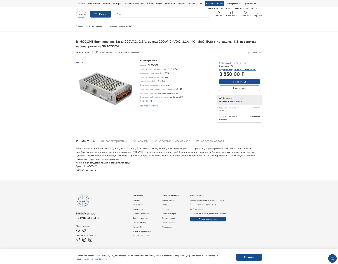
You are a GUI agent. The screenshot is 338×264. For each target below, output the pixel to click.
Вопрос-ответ (167, 227)
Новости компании (141, 235)
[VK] (84, 240)
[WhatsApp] (78, 231)
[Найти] (207, 14)
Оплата (181, 3)
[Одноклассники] (90, 240)
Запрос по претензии (208, 219)
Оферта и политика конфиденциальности (207, 200)
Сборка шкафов (154, 3)
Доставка (192, 3)
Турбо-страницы (196, 209)
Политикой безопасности (94, 258)
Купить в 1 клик (240, 88)
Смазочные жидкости (134, 3)
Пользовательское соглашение (203, 204)
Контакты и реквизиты (142, 231)
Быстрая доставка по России (232, 62)
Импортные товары (112, 3)
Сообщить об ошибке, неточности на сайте (208, 213)
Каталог (103, 14)
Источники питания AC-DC (119, 26)
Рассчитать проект (214, 3)
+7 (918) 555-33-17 (250, 3)
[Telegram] (84, 231)
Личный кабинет (168, 200)
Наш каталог (94, 3)
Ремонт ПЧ (170, 3)
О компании (138, 204)
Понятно (249, 257)
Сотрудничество (168, 218)
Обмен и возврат (169, 213)
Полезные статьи (168, 222)
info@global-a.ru (233, 3)
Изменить (238, 101)
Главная (81, 3)
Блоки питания (95, 26)
